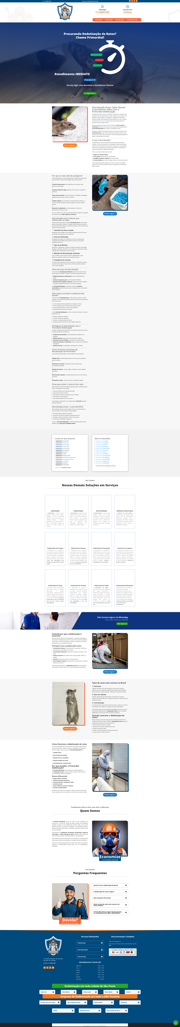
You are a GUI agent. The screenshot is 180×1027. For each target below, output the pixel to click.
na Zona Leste (62, 446)
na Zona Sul (62, 442)
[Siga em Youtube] (136, 1)
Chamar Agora (69, 145)
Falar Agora (121, 624)
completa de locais (66, 467)
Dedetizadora (102, 441)
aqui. (110, 945)
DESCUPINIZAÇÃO (101, 511)
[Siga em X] (132, 1)
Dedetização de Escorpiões (101, 548)
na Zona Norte (62, 444)
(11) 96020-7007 (47, 1)
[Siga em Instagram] (130, 1)
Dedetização (98, 20)
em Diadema (62, 461)
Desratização (108, 20)
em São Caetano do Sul (64, 459)
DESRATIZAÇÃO (78, 511)
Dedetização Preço (132, 20)
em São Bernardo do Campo (66, 457)
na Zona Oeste (62, 448)
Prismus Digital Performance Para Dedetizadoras (94, 1025)
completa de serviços (110, 465)
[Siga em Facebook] (134, 1)
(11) (52, 963)
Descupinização (119, 20)
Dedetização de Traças (55, 585)
